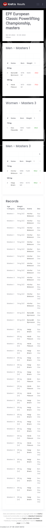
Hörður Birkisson (14, 172)
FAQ (27, 523)
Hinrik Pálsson (14, 86)
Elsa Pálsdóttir (14, 129)
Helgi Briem (13, 184)
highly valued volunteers (31, 518)
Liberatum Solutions (35, 516)
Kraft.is (40, 514)
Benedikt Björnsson (14, 74)
